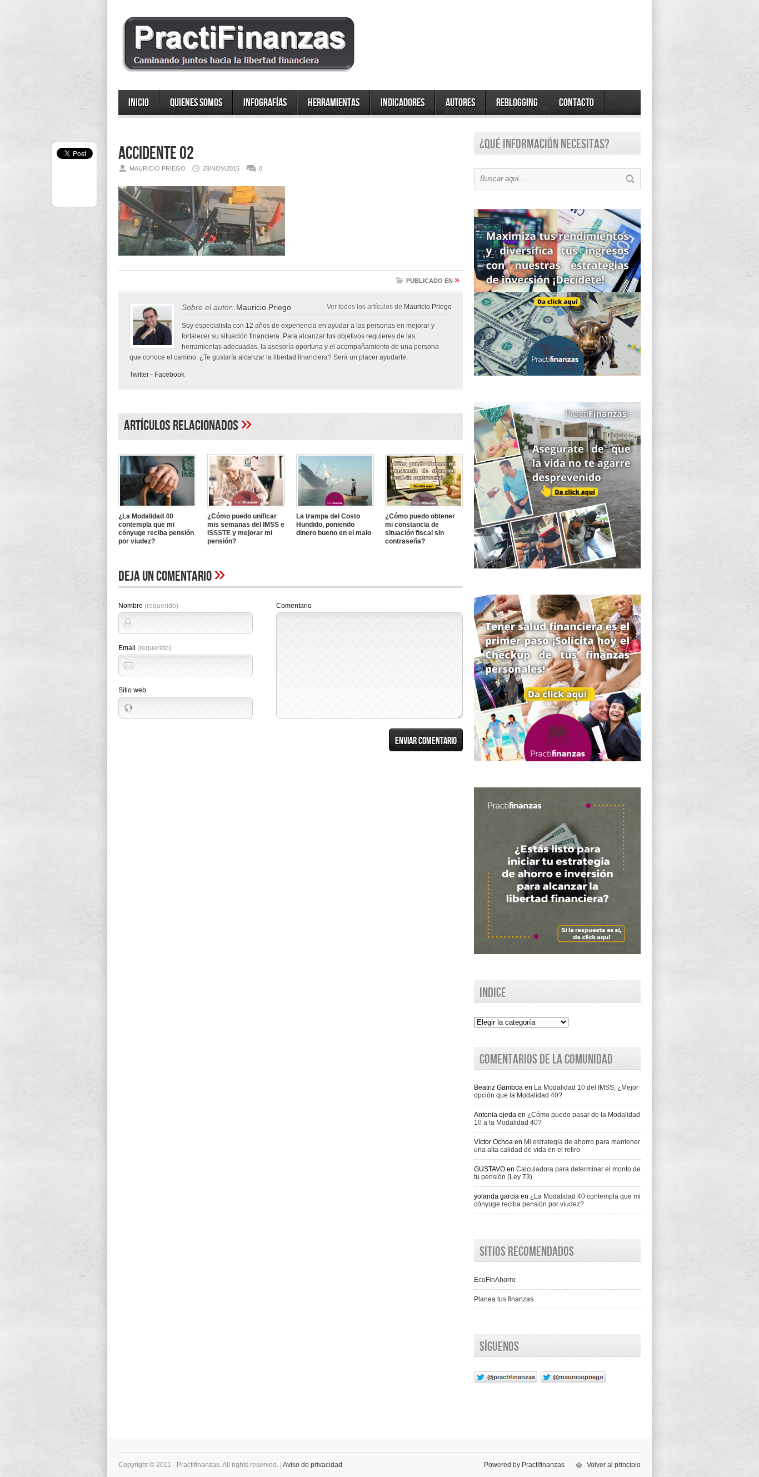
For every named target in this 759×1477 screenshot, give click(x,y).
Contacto (576, 102)
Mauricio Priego (428, 306)
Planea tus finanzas (503, 1299)
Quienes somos (196, 102)
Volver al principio (614, 1465)
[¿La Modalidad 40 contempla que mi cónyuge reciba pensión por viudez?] (157, 508)
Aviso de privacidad (312, 1465)
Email (144, 648)
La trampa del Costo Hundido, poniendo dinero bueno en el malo (333, 524)
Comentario (294, 606)
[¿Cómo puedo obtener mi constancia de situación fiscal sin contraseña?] (424, 508)
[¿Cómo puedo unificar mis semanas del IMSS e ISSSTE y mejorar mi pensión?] (246, 508)
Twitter (139, 374)
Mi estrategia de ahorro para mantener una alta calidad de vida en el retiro (557, 1146)
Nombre (148, 606)
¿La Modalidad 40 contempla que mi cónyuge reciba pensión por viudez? (156, 528)
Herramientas (333, 102)
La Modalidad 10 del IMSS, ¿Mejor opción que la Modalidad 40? (556, 1091)
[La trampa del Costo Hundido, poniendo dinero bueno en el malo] (335, 508)
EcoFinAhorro (495, 1280)
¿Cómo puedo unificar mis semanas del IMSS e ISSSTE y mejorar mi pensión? (245, 528)
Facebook (169, 374)
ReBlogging (517, 102)
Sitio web (132, 690)
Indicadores (403, 102)
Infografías (265, 102)
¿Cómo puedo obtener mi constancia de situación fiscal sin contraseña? (420, 528)
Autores (460, 102)
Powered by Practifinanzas (524, 1465)
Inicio (138, 102)
